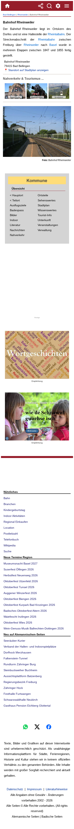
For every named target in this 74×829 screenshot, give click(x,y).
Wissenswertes (47, 210)
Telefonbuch (11, 539)
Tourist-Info (45, 215)
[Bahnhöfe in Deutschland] (15, 98)
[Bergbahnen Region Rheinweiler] (58, 98)
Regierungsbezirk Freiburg (20, 682)
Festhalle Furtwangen (17, 693)
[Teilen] (40, 6)
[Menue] (66, 6)
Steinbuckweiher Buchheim (20, 670)
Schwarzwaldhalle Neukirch (21, 699)
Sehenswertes (46, 200)
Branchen (10, 504)
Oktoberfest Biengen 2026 (20, 598)
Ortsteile (43, 195)
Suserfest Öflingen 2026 (19, 569)
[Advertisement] (37, 282)
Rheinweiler (23, 15)
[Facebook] (48, 727)
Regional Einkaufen (16, 521)
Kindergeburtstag (14, 510)
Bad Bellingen (9, 15)
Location (9, 527)
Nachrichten (17, 230)
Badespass (17, 210)
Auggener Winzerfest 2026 (20, 593)
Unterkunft (44, 220)
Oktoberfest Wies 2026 (18, 622)
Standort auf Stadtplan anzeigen (28, 70)
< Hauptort (16, 195)
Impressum (34, 789)
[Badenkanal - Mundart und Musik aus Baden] (37, 416)
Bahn (7, 498)
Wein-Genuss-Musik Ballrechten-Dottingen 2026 (34, 628)
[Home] (7, 6)
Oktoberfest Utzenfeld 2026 (21, 581)
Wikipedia (10, 545)
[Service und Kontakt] (58, 6)
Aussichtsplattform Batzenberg (23, 676)
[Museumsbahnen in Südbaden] (37, 98)
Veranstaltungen (48, 225)
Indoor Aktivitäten (14, 515)
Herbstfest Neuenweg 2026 (21, 575)
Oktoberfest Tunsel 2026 (19, 587)
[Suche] (49, 6)
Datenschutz (15, 789)
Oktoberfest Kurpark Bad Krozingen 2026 (29, 604)
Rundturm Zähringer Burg (20, 664)
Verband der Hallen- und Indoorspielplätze (30, 646)
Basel (53, 44)
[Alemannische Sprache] (37, 355)
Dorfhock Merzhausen (17, 652)
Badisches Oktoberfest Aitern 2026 (25, 610)
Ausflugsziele (18, 205)
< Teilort (15, 200)
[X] (37, 727)
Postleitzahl (11, 533)
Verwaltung (45, 230)
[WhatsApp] (25, 727)
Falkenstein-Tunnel (15, 658)
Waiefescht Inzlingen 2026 (20, 616)
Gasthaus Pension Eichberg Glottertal (27, 705)
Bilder (13, 215)
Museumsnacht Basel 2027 (20, 563)
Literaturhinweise (56, 789)
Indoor (14, 220)
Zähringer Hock (13, 687)
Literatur (15, 225)
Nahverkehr (17, 235)
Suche (7, 551)
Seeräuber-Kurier (14, 640)
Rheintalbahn (56, 34)
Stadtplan (44, 205)
